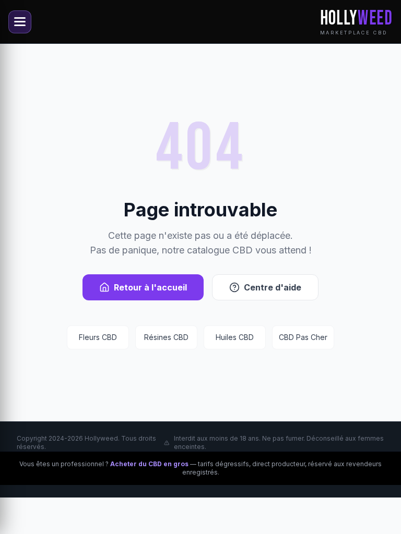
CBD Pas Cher (303, 337)
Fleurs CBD (98, 337)
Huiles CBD (235, 337)
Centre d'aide (272, 287)
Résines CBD (166, 337)
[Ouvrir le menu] (19, 21)
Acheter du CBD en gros (149, 464)
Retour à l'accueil (150, 287)
